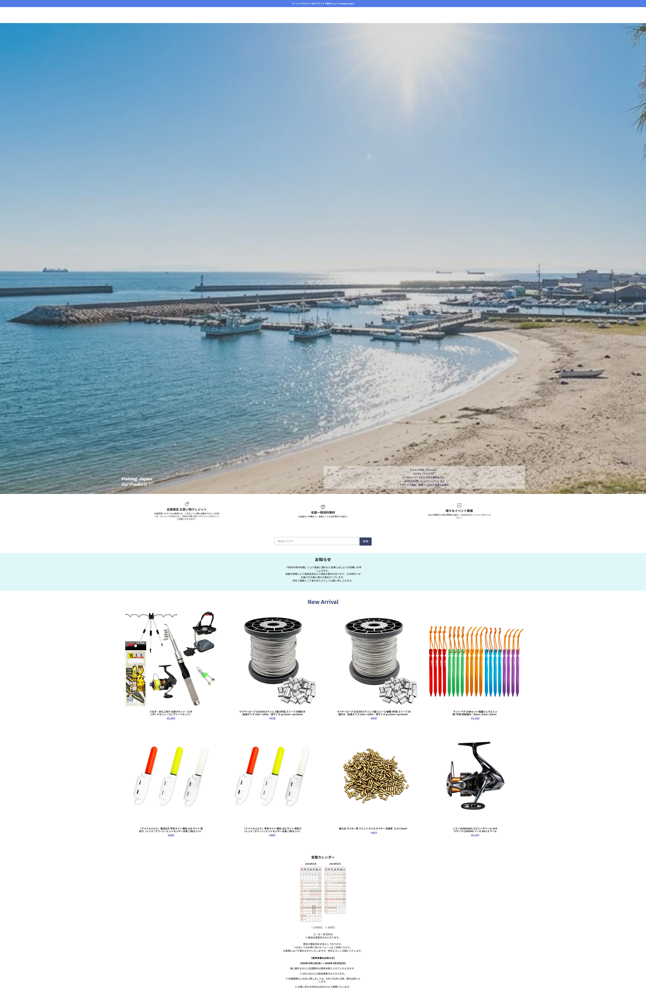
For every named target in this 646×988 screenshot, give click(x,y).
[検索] (508, 13)
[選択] (215, 704)
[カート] (522, 13)
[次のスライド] (215, 659)
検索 (365, 541)
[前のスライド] (126, 659)
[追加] (520, 820)
